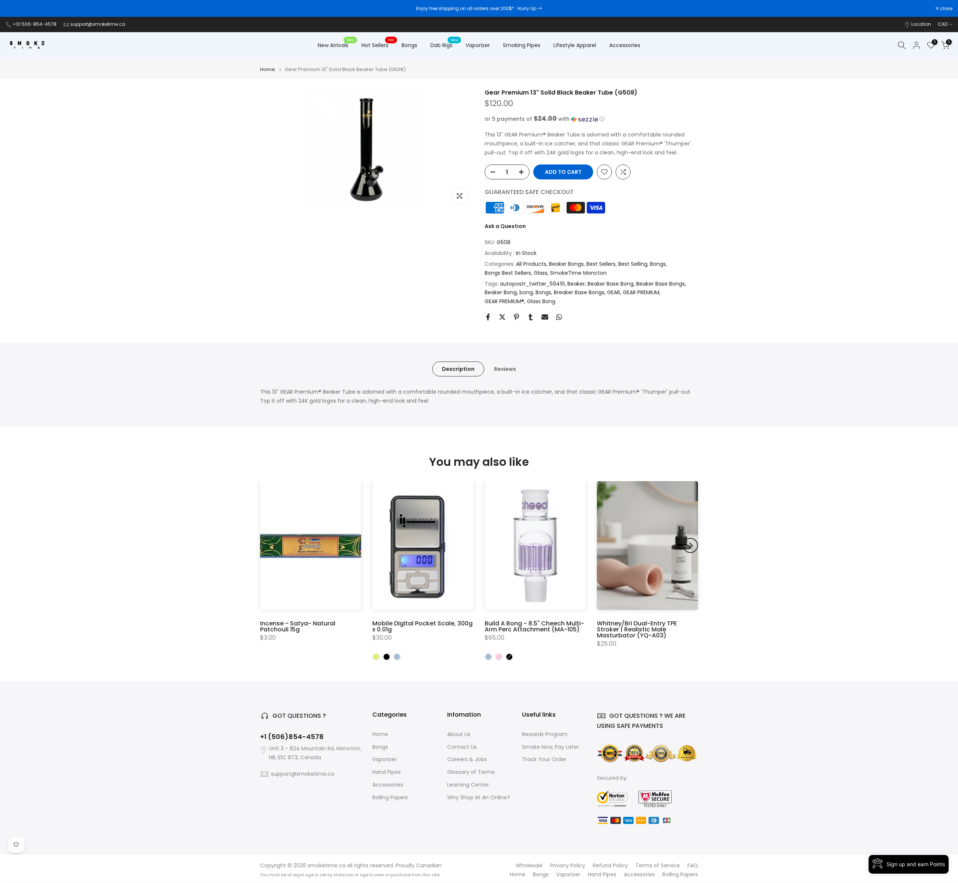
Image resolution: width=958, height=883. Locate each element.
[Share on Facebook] (488, 317)
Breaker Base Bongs (579, 292)
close (15, 8)
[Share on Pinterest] (516, 317)
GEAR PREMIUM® (504, 301)
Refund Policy (610, 865)
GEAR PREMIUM (641, 292)
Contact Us (462, 747)
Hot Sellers (377, 45)
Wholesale (529, 865)
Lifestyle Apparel (574, 45)
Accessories (624, 45)
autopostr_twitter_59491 (532, 283)
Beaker (576, 283)
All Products (531, 264)
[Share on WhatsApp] (559, 317)
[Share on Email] (544, 317)
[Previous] (267, 545)
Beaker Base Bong (611, 283)
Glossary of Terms (471, 772)
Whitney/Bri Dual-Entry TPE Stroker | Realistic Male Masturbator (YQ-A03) (637, 629)
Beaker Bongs (566, 264)
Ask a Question (505, 226)
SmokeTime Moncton (578, 273)
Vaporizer (478, 45)
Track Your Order (544, 759)
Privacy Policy (567, 865)
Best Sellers (601, 264)
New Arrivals (336, 45)
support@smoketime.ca (97, 24)
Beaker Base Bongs (660, 283)
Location (921, 24)
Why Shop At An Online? (478, 797)
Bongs (409, 45)
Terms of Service (657, 865)
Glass (540, 273)
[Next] (690, 545)
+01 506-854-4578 (35, 24)
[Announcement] (479, 8)
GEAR (613, 292)
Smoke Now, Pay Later (550, 747)
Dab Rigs (444, 45)
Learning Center (468, 784)
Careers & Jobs (467, 759)
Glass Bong (541, 301)
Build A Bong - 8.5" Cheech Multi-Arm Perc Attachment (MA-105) (534, 626)
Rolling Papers (390, 797)
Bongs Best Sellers (508, 273)
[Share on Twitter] (502, 317)
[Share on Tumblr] (530, 317)
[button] (591, 119)
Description (458, 369)
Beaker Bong (501, 292)
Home (267, 69)
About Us (458, 734)
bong (526, 292)
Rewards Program (545, 734)
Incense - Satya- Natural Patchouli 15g (297, 626)
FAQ (692, 865)
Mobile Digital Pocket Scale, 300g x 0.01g (422, 626)
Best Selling (632, 264)
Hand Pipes (386, 772)
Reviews (505, 369)
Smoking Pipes (521, 45)
